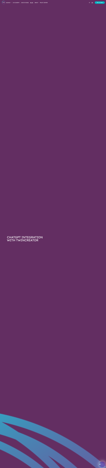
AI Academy (16, 2)
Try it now (100, 2)
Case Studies (25, 2)
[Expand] (102, 464)
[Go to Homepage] (3, 2)
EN (92, 2)
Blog (31, 2)
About (36, 2)
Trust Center (44, 2)
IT (89, 2)
